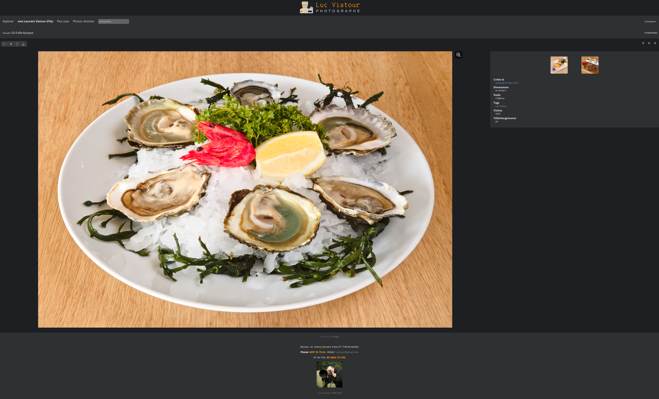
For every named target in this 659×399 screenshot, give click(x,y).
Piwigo (336, 336)
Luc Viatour (501, 106)
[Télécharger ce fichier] (23, 44)
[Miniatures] (643, 43)
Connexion (650, 21)
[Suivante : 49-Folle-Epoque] (655, 43)
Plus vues (63, 21)
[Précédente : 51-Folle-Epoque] (649, 43)
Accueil (6, 32)
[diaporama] (11, 44)
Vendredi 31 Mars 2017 (506, 82)
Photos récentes (83, 21)
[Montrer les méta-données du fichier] (17, 44)
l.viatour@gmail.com (347, 352)
